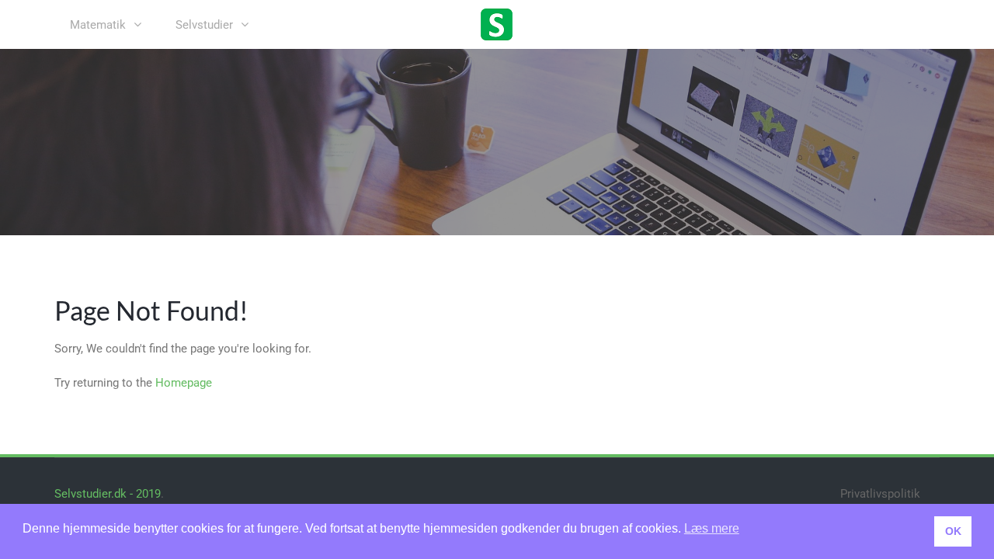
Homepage (183, 383)
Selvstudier (204, 25)
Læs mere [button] (711, 528)
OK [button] (953, 531)
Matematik (98, 25)
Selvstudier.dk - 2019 (107, 494)
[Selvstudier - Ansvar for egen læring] (497, 23)
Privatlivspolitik (880, 494)
